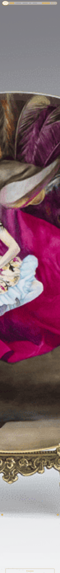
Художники (25, 3)
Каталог (12, 3)
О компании (18, 3)
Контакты (35, 3)
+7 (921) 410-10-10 (45, 3)
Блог (30, 3)
